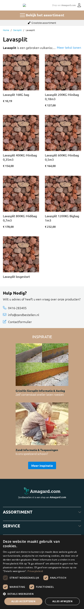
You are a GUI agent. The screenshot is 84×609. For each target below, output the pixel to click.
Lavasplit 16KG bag (16, 94)
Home (6, 30)
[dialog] (42, 572)
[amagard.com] (42, 491)
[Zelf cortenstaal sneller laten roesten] (42, 364)
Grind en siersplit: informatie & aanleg (40, 390)
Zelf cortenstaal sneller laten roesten (40, 394)
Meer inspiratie (42, 465)
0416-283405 (17, 308)
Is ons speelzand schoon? (32, 454)
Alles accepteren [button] (23, 601)
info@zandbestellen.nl (23, 314)
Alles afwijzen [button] (62, 601)
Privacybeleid (35, 571)
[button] (42, 593)
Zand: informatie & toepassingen (37, 450)
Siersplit (17, 30)
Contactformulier (20, 322)
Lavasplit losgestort (16, 276)
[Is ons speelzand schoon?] (42, 423)
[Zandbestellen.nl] (24, 5)
